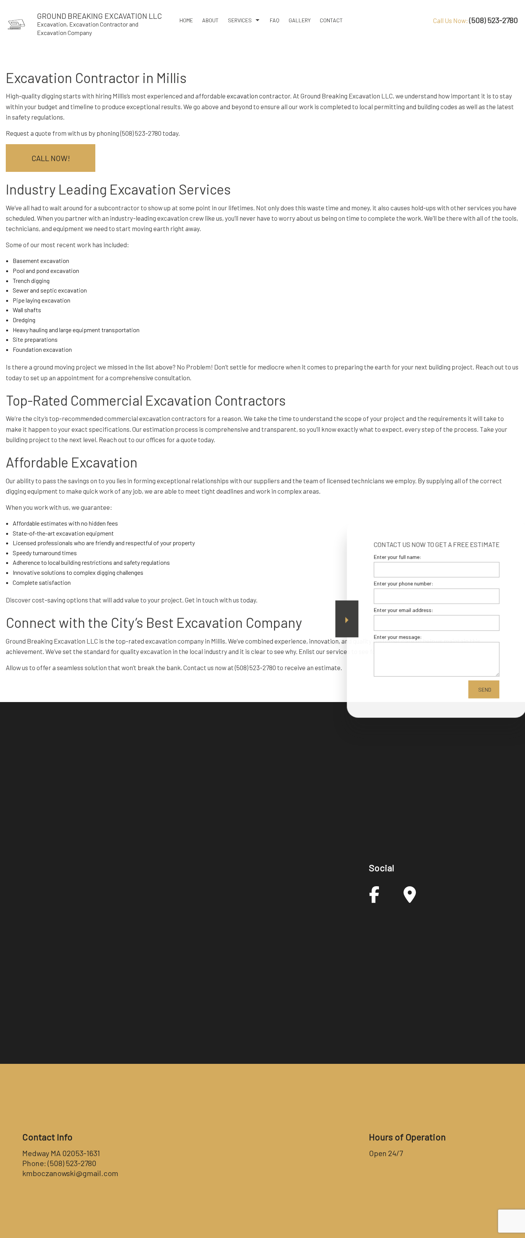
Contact (331, 20)
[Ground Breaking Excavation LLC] (16, 23)
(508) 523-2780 (72, 1163)
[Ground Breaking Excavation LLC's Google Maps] (410, 898)
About (210, 20)
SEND (473, 689)
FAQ (274, 20)
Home (186, 20)
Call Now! (51, 158)
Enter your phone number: (392, 583)
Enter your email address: (392, 610)
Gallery (300, 20)
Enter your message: (386, 636)
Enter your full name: (386, 557)
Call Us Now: (475, 20)
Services (240, 20)
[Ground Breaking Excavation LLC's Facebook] (374, 898)
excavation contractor (258, 96)
